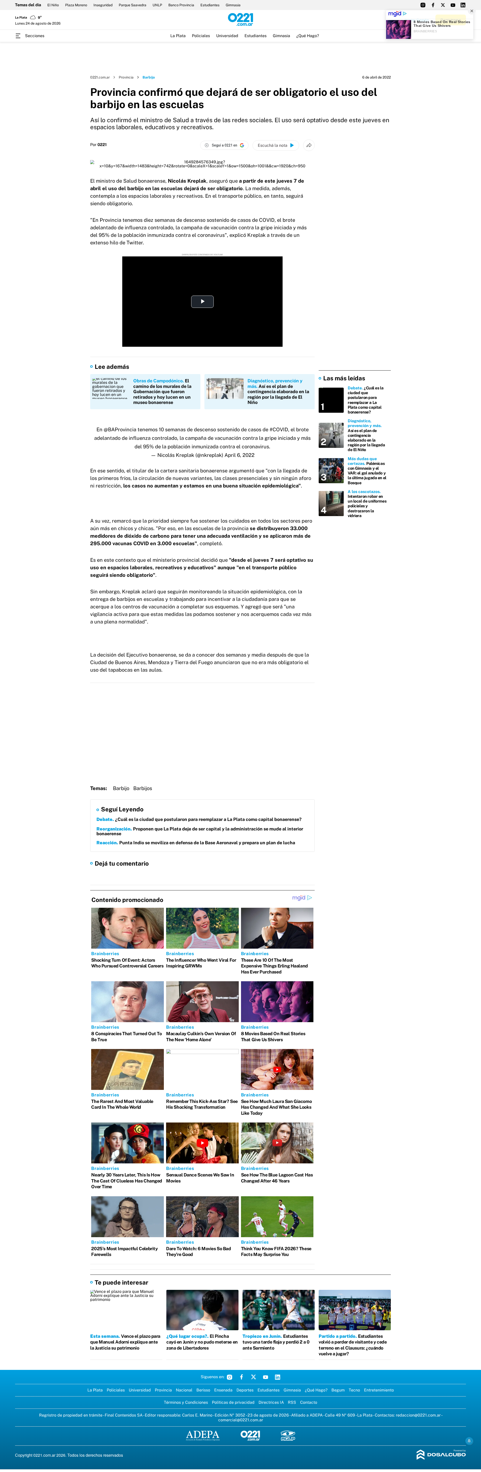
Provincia (126, 77)
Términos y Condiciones (186, 1402)
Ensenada (223, 1390)
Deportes (245, 1390)
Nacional (184, 1390)
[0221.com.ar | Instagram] (423, 5)
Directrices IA (271, 1402)
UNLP (157, 5)
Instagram (229, 1377)
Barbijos (142, 788)
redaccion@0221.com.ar (418, 1415)
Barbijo (121, 788)
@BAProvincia (120, 430)
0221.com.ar (100, 77)
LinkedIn (278, 1377)
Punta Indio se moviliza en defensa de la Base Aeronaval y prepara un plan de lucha (195, 842)
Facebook (241, 1377)
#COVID (279, 430)
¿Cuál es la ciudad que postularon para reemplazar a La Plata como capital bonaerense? (199, 819)
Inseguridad (102, 5)
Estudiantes (209, 5)
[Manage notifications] (469, 1441)
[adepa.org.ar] (203, 1436)
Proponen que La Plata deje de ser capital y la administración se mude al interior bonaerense (199, 831)
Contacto (308, 1402)
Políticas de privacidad (233, 1402)
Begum (338, 1390)
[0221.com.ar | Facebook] (433, 5)
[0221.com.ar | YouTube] (453, 5)
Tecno (354, 1390)
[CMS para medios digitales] (441, 1455)
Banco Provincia (181, 5)
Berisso (203, 1390)
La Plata (178, 35)
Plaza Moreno (76, 5)
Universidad (227, 35)
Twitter (254, 1377)
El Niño (53, 5)
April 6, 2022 (239, 455)
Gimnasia (233, 5)
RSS (292, 1402)
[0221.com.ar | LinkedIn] (463, 5)
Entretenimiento (379, 1390)
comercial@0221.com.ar (240, 1420)
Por (98, 145)
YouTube (266, 1377)
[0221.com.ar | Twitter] (443, 5)
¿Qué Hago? (307, 35)
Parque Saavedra (132, 5)
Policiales (201, 35)
